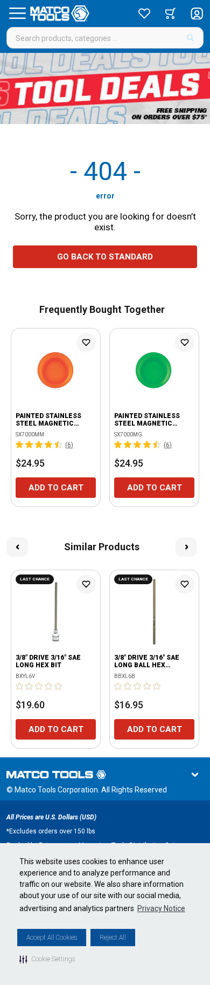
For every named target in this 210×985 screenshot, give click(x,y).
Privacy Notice (161, 908)
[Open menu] (17, 13)
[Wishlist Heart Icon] (86, 342)
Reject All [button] (113, 937)
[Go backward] (17, 547)
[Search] (190, 37)
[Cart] (170, 13)
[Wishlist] (144, 13)
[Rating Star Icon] (20, 444)
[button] (47, 959)
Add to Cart (56, 487)
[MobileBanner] (105, 88)
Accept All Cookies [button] (51, 937)
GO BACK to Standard (105, 257)
